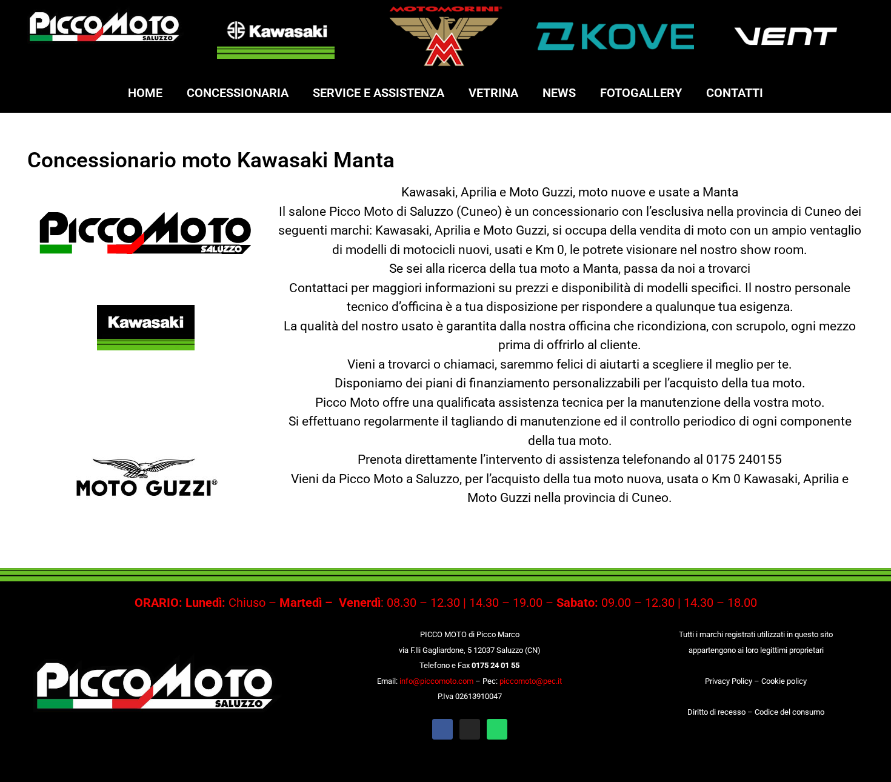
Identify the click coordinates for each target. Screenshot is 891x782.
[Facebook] (442, 729)
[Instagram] (469, 729)
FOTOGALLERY (641, 92)
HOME (145, 92)
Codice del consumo (789, 712)
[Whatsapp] (497, 729)
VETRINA (493, 92)
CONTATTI (734, 92)
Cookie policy (784, 681)
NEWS (559, 92)
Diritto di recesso (716, 712)
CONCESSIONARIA (238, 92)
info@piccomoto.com (436, 681)
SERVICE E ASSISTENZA (378, 92)
